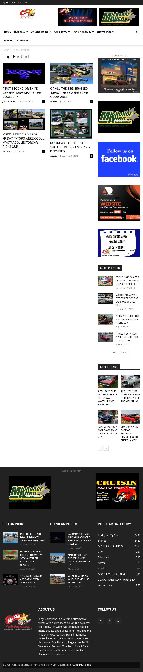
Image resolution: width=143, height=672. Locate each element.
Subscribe (23, 2)
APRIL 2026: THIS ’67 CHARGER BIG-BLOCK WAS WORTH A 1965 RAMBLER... (107, 398)
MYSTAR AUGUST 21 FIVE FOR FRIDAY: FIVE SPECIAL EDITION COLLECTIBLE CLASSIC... (31, 558)
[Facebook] (101, 621)
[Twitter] (118, 621)
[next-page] (106, 448)
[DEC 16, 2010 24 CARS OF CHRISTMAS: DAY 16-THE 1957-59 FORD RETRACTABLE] (105, 281)
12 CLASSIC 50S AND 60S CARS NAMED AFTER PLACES (31, 579)
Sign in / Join (9, 2)
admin (54, 101)
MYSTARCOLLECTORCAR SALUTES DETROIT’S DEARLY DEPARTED (70, 147)
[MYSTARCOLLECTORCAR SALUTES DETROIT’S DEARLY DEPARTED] (71, 124)
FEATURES (19, 31)
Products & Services (16, 40)
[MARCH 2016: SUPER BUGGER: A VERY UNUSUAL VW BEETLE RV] (57, 558)
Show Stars (104, 31)
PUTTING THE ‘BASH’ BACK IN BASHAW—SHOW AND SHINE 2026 (32, 537)
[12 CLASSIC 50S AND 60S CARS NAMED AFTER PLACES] (10, 579)
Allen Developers (82, 664)
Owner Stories (39, 31)
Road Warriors (82, 31)
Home (7, 31)
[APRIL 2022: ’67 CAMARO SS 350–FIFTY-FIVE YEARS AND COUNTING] (131, 381)
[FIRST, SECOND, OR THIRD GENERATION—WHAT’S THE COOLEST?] (24, 73)
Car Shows (60, 31)
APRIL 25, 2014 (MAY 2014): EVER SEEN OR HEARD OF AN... (127, 337)
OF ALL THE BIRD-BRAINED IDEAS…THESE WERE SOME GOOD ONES (69, 93)
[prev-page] (100, 448)
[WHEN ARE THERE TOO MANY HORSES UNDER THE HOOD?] (105, 319)
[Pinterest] (109, 621)
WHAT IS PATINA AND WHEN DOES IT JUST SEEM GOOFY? (78, 579)
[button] (135, 32)
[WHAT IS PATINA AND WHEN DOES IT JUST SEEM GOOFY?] (57, 579)
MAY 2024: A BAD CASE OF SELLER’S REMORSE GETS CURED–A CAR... (130, 433)
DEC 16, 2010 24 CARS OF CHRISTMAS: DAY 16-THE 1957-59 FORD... (128, 280)
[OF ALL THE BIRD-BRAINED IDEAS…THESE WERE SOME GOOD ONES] (71, 73)
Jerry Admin (9, 101)
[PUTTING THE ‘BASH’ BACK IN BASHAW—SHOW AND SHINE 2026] (10, 537)
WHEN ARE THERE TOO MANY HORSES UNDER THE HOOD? (127, 319)
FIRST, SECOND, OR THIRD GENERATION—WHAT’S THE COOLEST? (22, 93)
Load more (118, 352)
